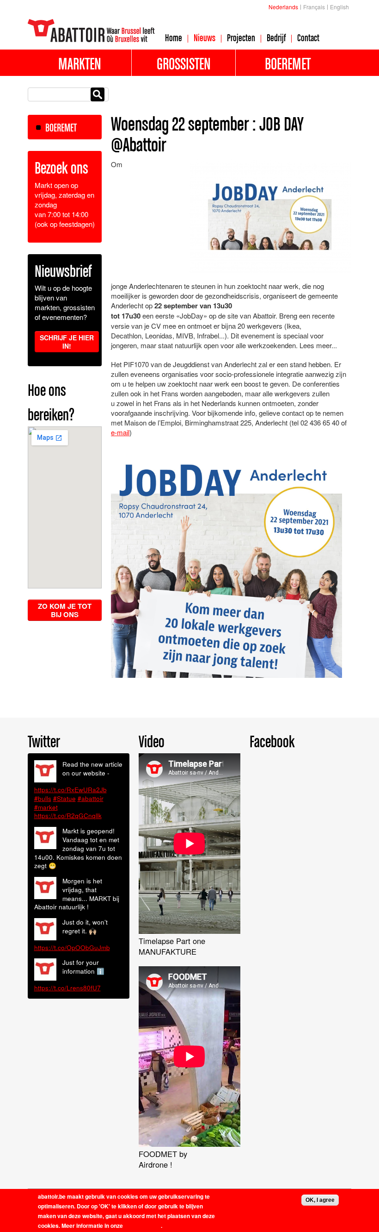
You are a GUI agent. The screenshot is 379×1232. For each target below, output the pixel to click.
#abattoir (91, 798)
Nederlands (283, 7)
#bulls (42, 798)
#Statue (64, 798)
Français (314, 7)
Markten (79, 63)
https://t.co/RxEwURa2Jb (70, 789)
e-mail (120, 432)
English (339, 7)
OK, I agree (320, 1200)
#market (46, 807)
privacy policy (142, 1225)
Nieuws (204, 37)
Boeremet (288, 63)
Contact (308, 37)
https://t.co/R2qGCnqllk (68, 815)
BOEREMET (61, 127)
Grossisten (184, 63)
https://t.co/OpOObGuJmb (72, 947)
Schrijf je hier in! (67, 341)
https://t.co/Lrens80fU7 (67, 987)
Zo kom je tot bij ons (65, 610)
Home (173, 37)
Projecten (241, 37)
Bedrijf (276, 37)
